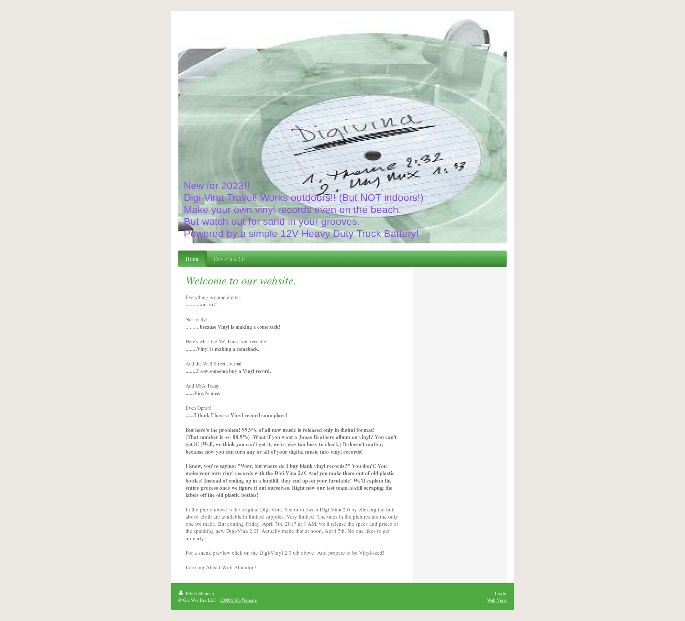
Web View (497, 600)
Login (501, 593)
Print (190, 593)
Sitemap (206, 593)
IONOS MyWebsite (238, 600)
